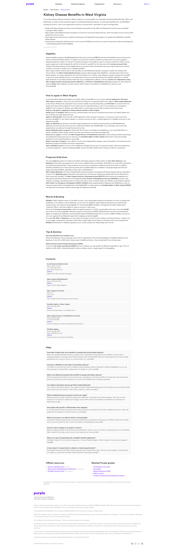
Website (49, 271)
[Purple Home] (30, 4)
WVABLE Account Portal (56, 471)
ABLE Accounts (98, 473)
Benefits (46, 9)
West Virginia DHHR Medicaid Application (62, 469)
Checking (58, 4)
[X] (139, 544)
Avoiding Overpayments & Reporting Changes (108, 475)
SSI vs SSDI (97, 469)
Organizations (99, 4)
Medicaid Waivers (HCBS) (102, 471)
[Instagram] (135, 544)
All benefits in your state (101, 466)
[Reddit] (142, 544)
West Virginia (54, 9)
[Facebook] (132, 544)
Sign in (146, 4)
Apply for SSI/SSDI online (56, 466)
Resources (117, 4)
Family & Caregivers (78, 4)
